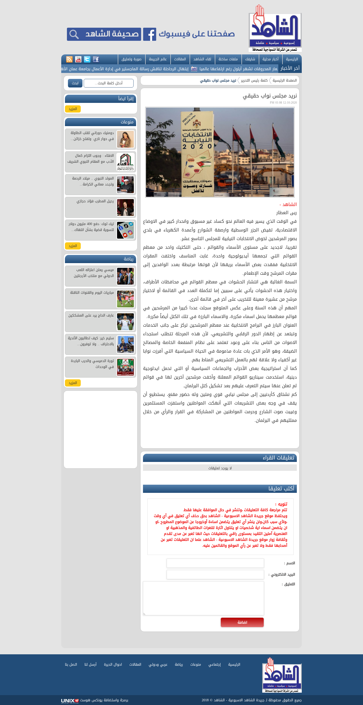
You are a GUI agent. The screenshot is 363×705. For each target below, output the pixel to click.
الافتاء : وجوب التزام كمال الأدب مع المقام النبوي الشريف (90, 158)
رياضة (179, 664)
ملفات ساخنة (228, 59)
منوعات (195, 664)
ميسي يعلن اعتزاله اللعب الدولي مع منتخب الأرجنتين (94, 273)
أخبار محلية (270, 59)
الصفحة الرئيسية (285, 80)
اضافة (242, 622)
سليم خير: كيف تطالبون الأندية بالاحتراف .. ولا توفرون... (91, 341)
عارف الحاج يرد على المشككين (91, 315)
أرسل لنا (90, 664)
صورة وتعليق (131, 59)
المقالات (180, 59)
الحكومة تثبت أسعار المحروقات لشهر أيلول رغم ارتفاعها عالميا (265, 69)
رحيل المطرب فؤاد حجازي (95, 201)
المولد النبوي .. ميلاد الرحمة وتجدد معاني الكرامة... (93, 181)
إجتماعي (214, 664)
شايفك (250, 59)
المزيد (73, 109)
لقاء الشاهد (202, 59)
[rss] (69, 60)
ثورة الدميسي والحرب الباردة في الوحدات (92, 364)
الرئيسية (292, 59)
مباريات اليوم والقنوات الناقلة (92, 292)
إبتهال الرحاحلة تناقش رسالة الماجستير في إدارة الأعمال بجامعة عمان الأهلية (135, 69)
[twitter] (87, 60)
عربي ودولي (158, 664)
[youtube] (78, 60)
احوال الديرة (113, 664)
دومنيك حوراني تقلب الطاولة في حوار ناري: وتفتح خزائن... (92, 136)
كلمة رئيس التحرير (254, 80)
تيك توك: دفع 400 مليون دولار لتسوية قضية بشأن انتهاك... (91, 227)
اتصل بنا (71, 664)
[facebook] (96, 60)
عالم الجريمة (158, 59)
